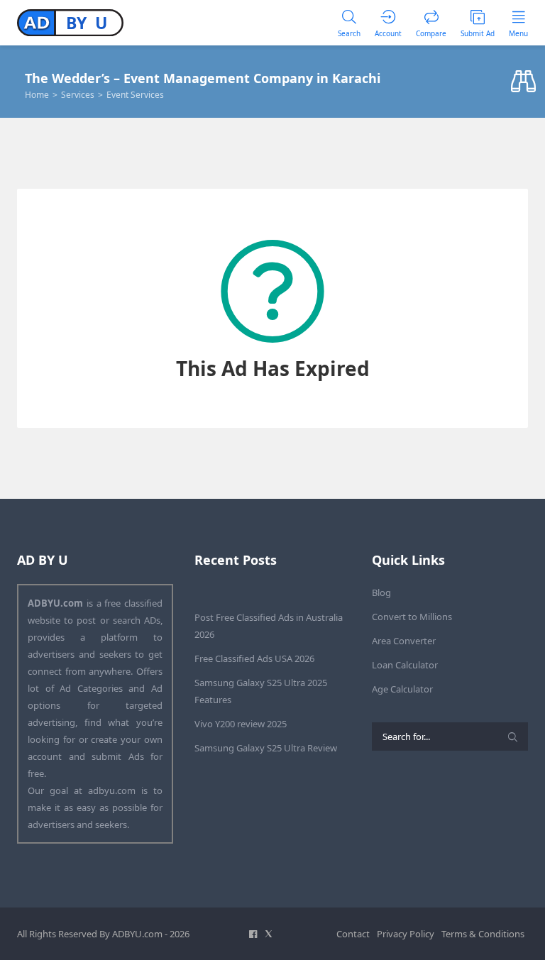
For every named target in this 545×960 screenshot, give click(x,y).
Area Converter (404, 640)
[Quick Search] (523, 82)
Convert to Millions (412, 616)
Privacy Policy (405, 933)
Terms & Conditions (482, 933)
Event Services (135, 95)
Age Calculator (402, 689)
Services (77, 95)
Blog (381, 592)
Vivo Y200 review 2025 (240, 723)
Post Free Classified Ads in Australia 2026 (268, 626)
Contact (353, 933)
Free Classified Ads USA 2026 (254, 658)
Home (37, 95)
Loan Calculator (405, 664)
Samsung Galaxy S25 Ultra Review (265, 747)
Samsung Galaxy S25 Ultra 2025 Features (260, 691)
